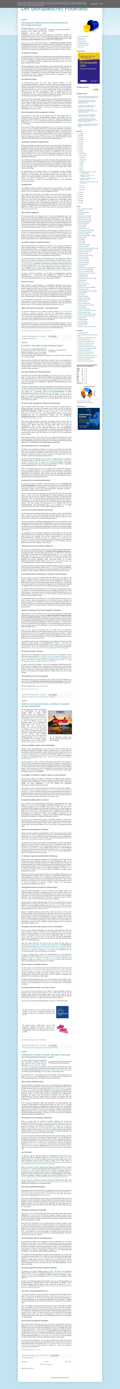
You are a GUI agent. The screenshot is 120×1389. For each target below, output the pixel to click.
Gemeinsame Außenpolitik (84, 269)
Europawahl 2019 (82, 260)
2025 (79, 135)
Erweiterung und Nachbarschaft (85, 235)
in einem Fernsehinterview (35, 1257)
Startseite (47, 1361)
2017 (79, 152)
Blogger (67, 1377)
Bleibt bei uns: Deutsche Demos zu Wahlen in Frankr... (87, 179)
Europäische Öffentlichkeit (84, 250)
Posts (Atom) (30, 1368)
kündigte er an (56, 1246)
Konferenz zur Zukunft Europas (85, 287)
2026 (79, 133)
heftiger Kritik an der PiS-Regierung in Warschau (55, 1176)
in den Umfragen (57, 915)
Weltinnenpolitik (82, 323)
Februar (82, 187)
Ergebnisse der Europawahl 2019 (86, 352)
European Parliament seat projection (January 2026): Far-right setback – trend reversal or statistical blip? (87, 120)
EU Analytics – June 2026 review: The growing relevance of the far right (87, 106)
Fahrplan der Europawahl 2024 (85, 345)
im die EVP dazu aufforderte (49, 1335)
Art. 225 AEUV (52, 567)
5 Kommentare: (43, 336)
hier (22, 357)
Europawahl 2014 (82, 258)
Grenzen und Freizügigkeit (84, 271)
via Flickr (50, 330)
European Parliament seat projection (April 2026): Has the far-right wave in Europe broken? (88, 125)
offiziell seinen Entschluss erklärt (51, 299)
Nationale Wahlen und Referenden (50, 1047)
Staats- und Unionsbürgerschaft (85, 310)
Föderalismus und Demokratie (34, 696)
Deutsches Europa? (82, 228)
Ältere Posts (68, 1361)
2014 (79, 196)
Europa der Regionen (83, 244)
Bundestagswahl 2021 (83, 219)
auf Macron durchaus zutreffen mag (51, 956)
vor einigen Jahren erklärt (32, 495)
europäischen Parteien (41, 89)
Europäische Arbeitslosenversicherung (87, 248)
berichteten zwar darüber (60, 849)
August (81, 162)
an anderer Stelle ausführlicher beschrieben (52, 227)
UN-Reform (80, 317)
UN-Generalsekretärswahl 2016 (85, 314)
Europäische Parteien (83, 333)
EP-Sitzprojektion (82, 234)
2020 (79, 145)
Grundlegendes (45, 696)
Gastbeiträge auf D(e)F (83, 43)
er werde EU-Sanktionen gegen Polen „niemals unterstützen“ (53, 1181)
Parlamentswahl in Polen (62, 1157)
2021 (79, 143)
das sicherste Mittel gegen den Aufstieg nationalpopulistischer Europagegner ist (49, 647)
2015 (79, 194)
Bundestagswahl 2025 (83, 221)
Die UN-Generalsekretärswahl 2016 (86, 357)
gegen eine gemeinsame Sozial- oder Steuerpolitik (51, 948)
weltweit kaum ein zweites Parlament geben (57, 561)
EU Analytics (81, 237)
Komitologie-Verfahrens (65, 500)
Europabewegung (32, 1047)
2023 (79, 139)
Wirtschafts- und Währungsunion (86, 326)
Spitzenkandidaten (82, 308)
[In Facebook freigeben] (54, 336)
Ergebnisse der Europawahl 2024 (86, 341)
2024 (79, 137)
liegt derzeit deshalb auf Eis (38, 276)
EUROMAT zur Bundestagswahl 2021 (87, 346)
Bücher (79, 214)
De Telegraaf (49, 850)
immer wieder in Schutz (33, 1144)
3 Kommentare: (43, 694)
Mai (81, 168)
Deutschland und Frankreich (85, 230)
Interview (80, 282)
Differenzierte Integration (84, 232)
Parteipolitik (81, 292)
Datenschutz (81, 47)
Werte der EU (59, 1106)
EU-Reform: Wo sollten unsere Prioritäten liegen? (42, 346)
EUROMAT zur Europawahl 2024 (86, 343)
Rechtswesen (81, 301)
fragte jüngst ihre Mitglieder (64, 380)
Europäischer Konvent (83, 251)
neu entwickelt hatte (44, 1195)
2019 (79, 148)
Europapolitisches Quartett (84, 255)
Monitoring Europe (82, 289)
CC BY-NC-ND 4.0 (44, 330)
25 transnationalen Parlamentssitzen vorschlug (45, 107)
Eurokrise (80, 242)
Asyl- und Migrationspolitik (84, 209)
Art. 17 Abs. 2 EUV (62, 554)
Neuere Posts (25, 1361)
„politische (24, 1145)
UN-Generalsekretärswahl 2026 (85, 316)
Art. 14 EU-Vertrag (35, 120)
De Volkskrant (39, 850)
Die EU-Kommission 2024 (84, 339)
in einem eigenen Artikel (42, 686)
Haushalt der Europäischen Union (86, 278)
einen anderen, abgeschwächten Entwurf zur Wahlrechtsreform (53, 265)
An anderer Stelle (82, 41)
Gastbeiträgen (54, 375)
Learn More (94, 4)
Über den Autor (81, 40)
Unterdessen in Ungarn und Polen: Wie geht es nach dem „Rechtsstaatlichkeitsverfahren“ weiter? (45, 1056)
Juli (80, 164)
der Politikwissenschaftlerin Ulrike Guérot (50, 233)
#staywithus (40, 720)
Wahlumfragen (81, 321)
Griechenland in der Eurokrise (85, 273)
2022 (79, 141)
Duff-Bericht (47, 260)
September (82, 160)
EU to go (80, 239)
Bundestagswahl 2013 (83, 216)
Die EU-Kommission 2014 (84, 359)
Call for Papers (81, 225)
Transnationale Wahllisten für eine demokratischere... (87, 172)
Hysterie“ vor (30, 1145)
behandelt (68, 375)
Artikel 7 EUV (63, 1104)
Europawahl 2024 (82, 262)
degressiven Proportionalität (54, 196)
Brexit (79, 210)
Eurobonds (80, 241)
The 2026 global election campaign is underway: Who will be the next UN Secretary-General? (87, 102)
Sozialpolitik (81, 307)
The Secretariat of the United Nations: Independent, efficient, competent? (87, 115)
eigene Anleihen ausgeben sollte (41, 659)
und (59, 375)
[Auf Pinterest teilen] (56, 336)
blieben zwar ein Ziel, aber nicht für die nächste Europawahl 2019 (53, 270)
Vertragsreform (52, 696)
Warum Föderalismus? (83, 36)
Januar (81, 189)
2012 (79, 200)
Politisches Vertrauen (83, 298)
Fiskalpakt (80, 266)
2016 (79, 192)
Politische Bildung (82, 296)
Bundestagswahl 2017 (83, 217)
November (82, 155)
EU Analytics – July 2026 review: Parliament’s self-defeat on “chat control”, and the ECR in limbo (88, 111)
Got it (101, 4)
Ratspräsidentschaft (82, 299)
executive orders (31, 500)
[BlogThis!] (51, 336)
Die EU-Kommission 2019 (84, 350)
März (81, 185)
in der (35, 1330)
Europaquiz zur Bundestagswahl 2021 (87, 348)
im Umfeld (40, 936)
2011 (79, 202)
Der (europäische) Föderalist (54, 8)
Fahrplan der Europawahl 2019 (85, 353)
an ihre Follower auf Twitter (28, 380)
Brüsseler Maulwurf (82, 212)
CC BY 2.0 (35, 1349)
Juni (81, 166)
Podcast (80, 294)
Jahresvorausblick (82, 283)
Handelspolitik (81, 276)
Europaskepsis (39, 1047)
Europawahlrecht (31, 338)
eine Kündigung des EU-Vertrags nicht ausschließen (47, 959)
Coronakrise (81, 226)
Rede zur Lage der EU (83, 303)
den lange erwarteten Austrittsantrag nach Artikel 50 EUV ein (55, 1070)
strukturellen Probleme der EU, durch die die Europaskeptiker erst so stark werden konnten (45, 969)
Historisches (81, 280)
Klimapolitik (81, 285)
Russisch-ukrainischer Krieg (84, 305)
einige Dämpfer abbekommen (41, 908)
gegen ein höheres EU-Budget (44, 946)
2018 (79, 150)
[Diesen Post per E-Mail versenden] (49, 336)
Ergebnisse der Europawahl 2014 (86, 361)
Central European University (52, 1276)
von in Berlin (35, 742)
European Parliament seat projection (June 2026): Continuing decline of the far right (88, 97)
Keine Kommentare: (44, 1355)
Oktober (82, 157)
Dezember (82, 153)
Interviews (63, 375)
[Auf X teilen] (52, 336)
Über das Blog (81, 38)
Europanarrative (82, 253)
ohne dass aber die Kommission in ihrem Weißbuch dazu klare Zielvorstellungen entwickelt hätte (46, 390)
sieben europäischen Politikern (45, 378)
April (81, 170)
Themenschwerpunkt (83, 312)
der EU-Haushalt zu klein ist (53, 658)
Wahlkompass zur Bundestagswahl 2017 (88, 355)
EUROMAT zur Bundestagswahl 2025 (87, 337)
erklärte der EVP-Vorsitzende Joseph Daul (60, 1145)
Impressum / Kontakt (83, 45)
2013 (79, 198)
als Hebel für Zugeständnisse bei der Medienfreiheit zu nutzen (53, 1123)
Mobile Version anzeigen (46, 1364)
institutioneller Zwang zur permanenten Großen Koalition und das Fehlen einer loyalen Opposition (46, 971)
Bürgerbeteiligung (82, 223)
